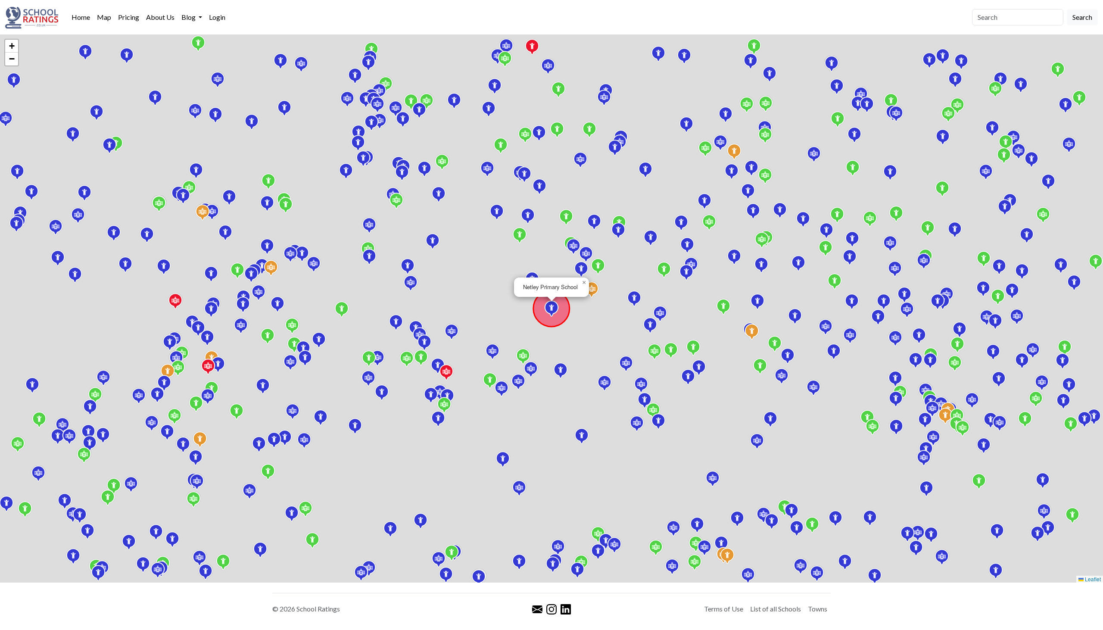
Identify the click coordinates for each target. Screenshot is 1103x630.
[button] (867, 418)
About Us (160, 17)
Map (104, 17)
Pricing (128, 17)
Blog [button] (189, 17)
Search (1082, 17)
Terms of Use (723, 609)
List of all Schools (775, 609)
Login (217, 17)
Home (81, 17)
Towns (817, 609)
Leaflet (1092, 579)
